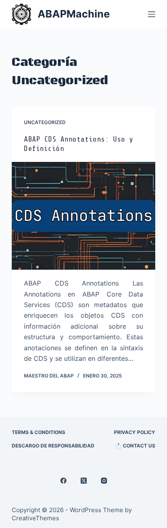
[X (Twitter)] (84, 481)
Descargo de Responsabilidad (53, 446)
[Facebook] (63, 481)
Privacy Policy (134, 432)
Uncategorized (45, 122)
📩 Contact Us (135, 446)
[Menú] (151, 14)
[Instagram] (104, 481)
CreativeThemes (35, 518)
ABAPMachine (74, 14)
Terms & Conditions (38, 432)
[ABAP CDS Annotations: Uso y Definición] (83, 216)
